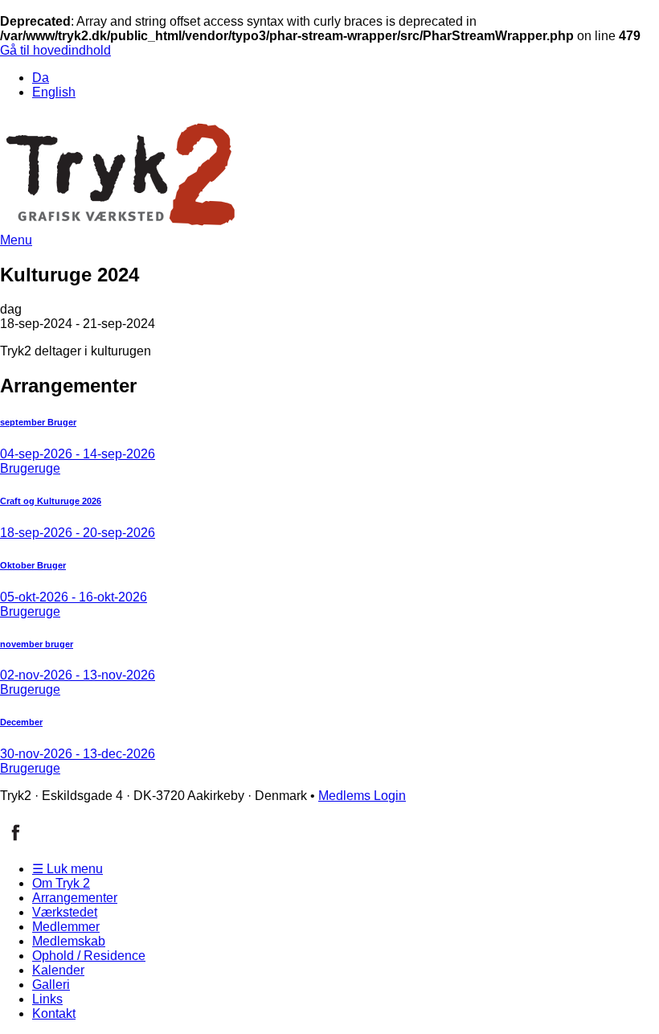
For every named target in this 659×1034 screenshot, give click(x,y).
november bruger (36, 644)
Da (40, 77)
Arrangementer (74, 898)
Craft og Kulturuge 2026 (50, 501)
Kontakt (54, 1013)
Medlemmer (66, 926)
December (21, 722)
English (54, 92)
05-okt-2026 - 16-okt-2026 (73, 597)
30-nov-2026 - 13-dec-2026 (77, 754)
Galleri (51, 984)
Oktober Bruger (33, 565)
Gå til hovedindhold (55, 50)
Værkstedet (64, 912)
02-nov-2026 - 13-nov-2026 (77, 675)
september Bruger (38, 422)
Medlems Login (362, 795)
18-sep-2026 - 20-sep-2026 (77, 533)
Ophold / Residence (88, 955)
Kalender (58, 970)
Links (47, 999)
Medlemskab (68, 941)
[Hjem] (120, 229)
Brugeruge (30, 468)
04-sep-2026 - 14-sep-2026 (77, 454)
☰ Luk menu (67, 869)
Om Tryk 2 (61, 883)
